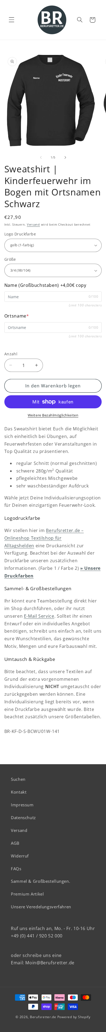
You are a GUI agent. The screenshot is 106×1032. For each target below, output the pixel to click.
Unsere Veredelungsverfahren (41, 906)
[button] (11, 20)
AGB (15, 843)
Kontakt (18, 792)
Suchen (18, 779)
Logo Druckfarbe (20, 234)
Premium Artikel (27, 894)
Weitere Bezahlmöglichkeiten (53, 415)
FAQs (16, 868)
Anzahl (11, 353)
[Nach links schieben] (41, 157)
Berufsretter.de (43, 1017)
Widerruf (20, 856)
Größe (10, 259)
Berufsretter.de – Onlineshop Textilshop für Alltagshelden (44, 538)
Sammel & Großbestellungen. (40, 881)
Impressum (22, 804)
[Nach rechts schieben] (65, 157)
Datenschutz (23, 817)
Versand (33, 224)
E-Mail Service (39, 616)
